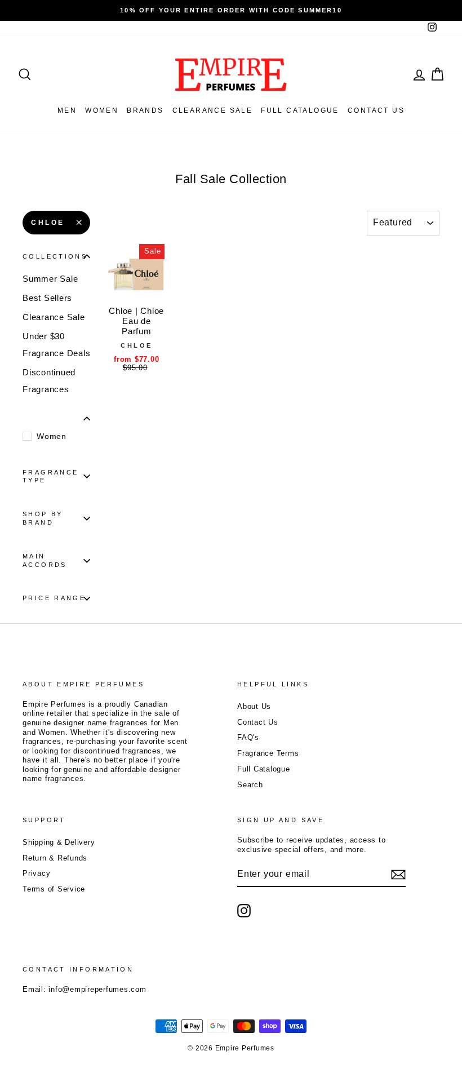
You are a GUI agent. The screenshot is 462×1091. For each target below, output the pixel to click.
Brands (145, 110)
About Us (254, 706)
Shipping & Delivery (59, 842)
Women (101, 110)
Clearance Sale (212, 110)
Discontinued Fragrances (49, 380)
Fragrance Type (50, 476)
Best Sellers (47, 298)
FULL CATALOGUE (300, 110)
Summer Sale (50, 278)
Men (67, 110)
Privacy (36, 873)
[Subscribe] (398, 874)
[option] (231, 10)
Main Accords (45, 560)
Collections (55, 256)
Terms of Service (54, 889)
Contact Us (257, 722)
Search (250, 784)
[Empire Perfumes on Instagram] (244, 910)
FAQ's (248, 737)
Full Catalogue (263, 769)
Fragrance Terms (268, 753)
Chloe (48, 223)
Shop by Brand (43, 518)
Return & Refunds (55, 858)
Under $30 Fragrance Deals (56, 344)
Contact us (376, 110)
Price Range (54, 598)
